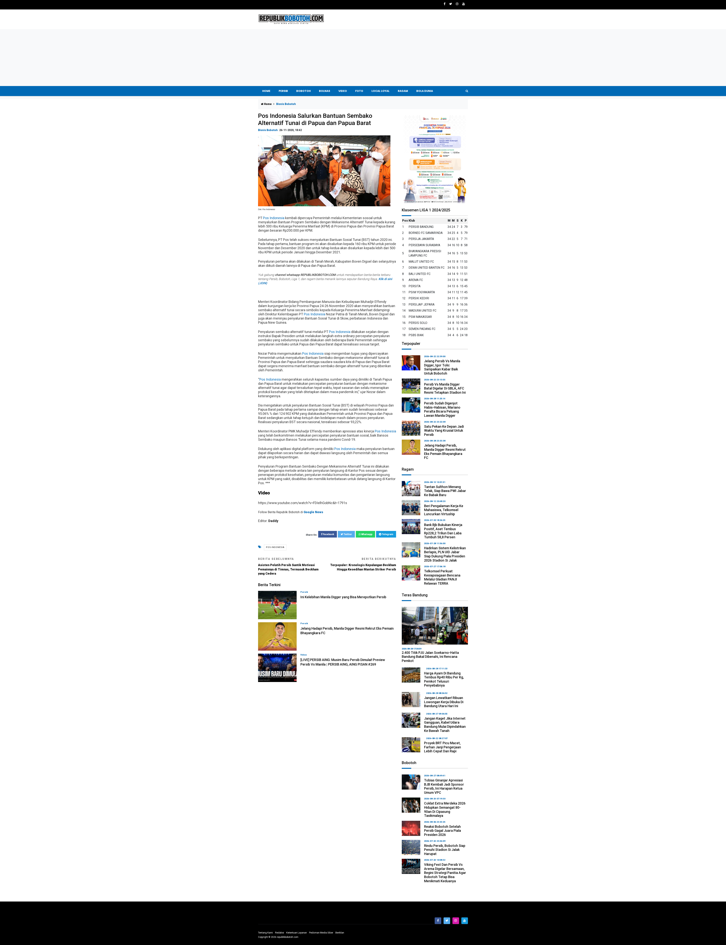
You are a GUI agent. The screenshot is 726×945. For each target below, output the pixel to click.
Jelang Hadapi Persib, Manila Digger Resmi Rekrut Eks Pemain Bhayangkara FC (445, 451)
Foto (359, 91)
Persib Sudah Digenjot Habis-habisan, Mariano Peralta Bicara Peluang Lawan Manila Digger (442, 409)
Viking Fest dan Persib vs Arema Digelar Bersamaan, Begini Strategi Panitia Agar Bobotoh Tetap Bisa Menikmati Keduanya (445, 873)
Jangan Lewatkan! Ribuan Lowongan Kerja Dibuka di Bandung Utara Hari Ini (443, 702)
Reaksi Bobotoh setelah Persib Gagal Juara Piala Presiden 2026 (442, 831)
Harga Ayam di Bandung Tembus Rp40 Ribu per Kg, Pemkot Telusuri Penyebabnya (444, 679)
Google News (313, 512)
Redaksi (279, 932)
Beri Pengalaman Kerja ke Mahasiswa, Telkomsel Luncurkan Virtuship (443, 510)
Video (342, 91)
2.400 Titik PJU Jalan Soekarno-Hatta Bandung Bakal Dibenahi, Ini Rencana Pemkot (430, 657)
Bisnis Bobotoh (268, 130)
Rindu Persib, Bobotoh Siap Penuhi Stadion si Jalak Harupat (444, 850)
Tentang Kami (265, 932)
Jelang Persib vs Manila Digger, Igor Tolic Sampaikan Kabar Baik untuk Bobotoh (442, 367)
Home (266, 91)
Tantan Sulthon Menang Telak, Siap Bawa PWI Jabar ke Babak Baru (445, 491)
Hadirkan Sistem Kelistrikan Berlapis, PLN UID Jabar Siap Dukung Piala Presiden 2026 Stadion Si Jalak (445, 554)
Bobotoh (303, 91)
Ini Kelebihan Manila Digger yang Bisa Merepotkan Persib (343, 597)
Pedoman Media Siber (321, 932)
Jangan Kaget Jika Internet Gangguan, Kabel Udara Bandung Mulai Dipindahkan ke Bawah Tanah (445, 724)
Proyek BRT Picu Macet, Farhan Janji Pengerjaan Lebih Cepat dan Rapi (442, 747)
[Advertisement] (363, 57)
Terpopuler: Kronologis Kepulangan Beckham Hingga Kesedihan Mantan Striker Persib (363, 564)
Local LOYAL (380, 91)
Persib (283, 91)
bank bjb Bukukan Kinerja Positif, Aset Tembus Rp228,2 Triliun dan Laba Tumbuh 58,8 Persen (443, 531)
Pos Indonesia (273, 218)
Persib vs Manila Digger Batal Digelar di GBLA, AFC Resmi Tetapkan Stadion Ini (445, 388)
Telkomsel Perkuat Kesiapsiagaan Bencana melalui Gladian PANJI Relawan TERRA (442, 577)
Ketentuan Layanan (296, 932)
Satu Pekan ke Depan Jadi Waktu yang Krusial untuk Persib (444, 430)
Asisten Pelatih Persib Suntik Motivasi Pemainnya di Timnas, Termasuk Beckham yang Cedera (288, 566)
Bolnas (324, 91)
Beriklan (339, 932)
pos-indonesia (275, 547)
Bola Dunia (424, 91)
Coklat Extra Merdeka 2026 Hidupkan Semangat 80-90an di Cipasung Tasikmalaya (444, 809)
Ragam (403, 91)
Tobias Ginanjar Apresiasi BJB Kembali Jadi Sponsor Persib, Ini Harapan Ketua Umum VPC (444, 786)
